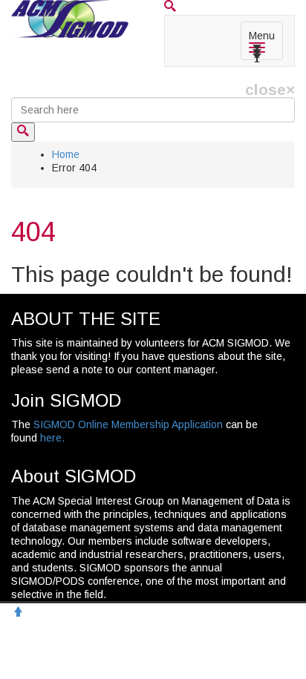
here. (52, 438)
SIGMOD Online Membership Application (128, 424)
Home (65, 154)
